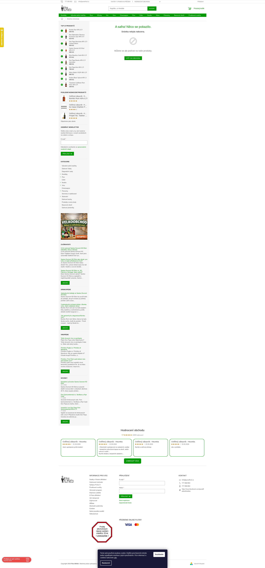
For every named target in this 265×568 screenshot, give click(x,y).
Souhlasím (159, 554)
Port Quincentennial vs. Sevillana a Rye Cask (74, 395)
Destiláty (64, 174)
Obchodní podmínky (96, 506)
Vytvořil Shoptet (199, 563)
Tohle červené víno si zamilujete (71, 338)
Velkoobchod (93, 514)
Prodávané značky (95, 487)
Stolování (65, 196)
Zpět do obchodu (133, 58)
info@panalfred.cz (188, 480)
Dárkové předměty (68, 207)
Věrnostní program (95, 490)
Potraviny (65, 191)
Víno (63, 185)
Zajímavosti (93, 500)
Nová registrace (124, 500)
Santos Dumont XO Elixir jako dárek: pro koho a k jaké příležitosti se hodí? (74, 260)
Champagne (66, 188)
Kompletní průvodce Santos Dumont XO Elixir (74, 382)
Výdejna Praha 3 (94, 485)
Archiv (65, 283)
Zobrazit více (132, 461)
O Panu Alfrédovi (94, 495)
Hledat (152, 8)
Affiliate (91, 503)
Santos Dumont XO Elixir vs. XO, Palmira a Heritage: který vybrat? (71, 271)
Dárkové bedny (67, 199)
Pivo (63, 177)
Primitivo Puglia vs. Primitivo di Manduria (71, 348)
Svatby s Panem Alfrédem (120, 1)
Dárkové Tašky (67, 168)
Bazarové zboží (67, 205)
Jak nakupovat (94, 498)
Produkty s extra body (69, 202)
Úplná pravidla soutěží (96, 511)
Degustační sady (67, 171)
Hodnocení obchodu (142, 1)
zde (115, 558)
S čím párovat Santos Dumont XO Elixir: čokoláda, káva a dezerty (74, 248)
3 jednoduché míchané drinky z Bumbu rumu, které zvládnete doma (74, 305)
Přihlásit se (67, 154)
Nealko (64, 182)
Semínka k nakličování (69, 194)
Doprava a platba (95, 492)
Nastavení (106, 563)
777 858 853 (186, 483)
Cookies (92, 508)
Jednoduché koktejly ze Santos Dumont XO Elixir (74, 294)
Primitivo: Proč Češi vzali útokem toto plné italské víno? (73, 359)
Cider (63, 180)
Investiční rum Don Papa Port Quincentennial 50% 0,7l (70, 408)
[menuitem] (64, 15)
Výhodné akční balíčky (69, 166)
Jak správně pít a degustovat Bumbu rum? (73, 316)
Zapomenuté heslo (125, 503)
